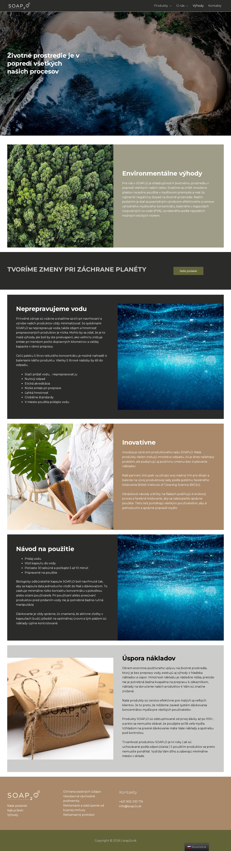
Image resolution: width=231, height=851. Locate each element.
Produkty (161, 5)
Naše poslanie (188, 271)
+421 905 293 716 (131, 801)
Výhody (198, 5)
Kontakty (214, 5)
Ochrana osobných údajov (82, 791)
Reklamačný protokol (79, 814)
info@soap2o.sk (130, 806)
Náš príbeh (15, 810)
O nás (180, 5)
